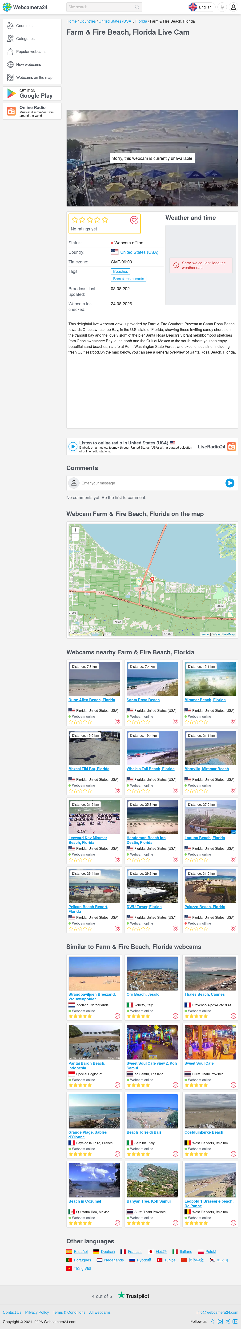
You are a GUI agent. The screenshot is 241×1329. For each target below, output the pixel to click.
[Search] (137, 7)
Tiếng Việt (82, 1268)
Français (135, 1251)
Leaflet (205, 634)
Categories (25, 38)
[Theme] (222, 7)
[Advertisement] (32, 175)
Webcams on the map (34, 77)
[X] (228, 1321)
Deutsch (108, 1251)
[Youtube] (235, 1321)
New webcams (28, 64)
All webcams (100, 1312)
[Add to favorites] (134, 220)
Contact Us (12, 1312)
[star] (74, 219)
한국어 (222, 1260)
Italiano (186, 1251)
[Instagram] (220, 1321)
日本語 (161, 1251)
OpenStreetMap (224, 634)
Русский (144, 1260)
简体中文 (196, 1260)
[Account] (233, 7)
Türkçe (170, 1260)
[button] (152, 580)
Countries (24, 25)
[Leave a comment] (229, 483)
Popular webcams (31, 51)
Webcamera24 (30, 7)
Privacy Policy (37, 1312)
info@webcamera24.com (217, 1312)
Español (81, 1251)
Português (82, 1260)
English (205, 7)
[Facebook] (213, 1321)
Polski (210, 1251)
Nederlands (114, 1260)
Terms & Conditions (69, 1312)
